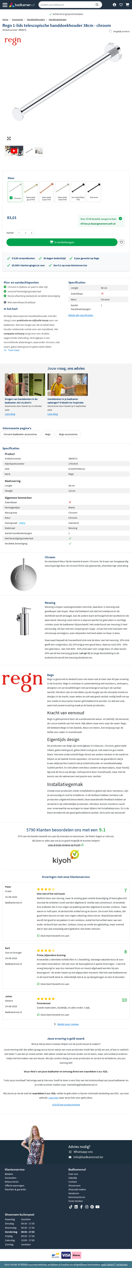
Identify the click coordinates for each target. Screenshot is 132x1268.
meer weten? (108, 1264)
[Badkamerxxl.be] (22, 4)
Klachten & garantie (15, 1189)
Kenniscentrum (76, 1197)
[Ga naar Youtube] (97, 1206)
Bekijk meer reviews (68, 1024)
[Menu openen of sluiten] (5, 4)
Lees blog (10, 414)
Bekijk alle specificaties (80, 315)
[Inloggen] (114, 5)
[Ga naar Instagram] (86, 1206)
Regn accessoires (68, 434)
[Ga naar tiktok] (70, 1206)
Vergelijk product (121, 31)
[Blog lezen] (25, 384)
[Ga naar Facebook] (81, 1206)
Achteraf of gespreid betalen (67, 14)
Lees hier (53, 1097)
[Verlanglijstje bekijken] (121, 5)
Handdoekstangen (57, 19)
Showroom (74, 1185)
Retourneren (12, 1181)
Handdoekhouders (36, 19)
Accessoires (17, 19)
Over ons (73, 1173)
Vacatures (73, 1193)
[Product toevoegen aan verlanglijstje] (122, 241)
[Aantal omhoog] (31, 233)
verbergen (122, 1264)
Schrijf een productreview (66, 1104)
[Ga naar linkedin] (76, 1206)
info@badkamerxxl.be (88, 1157)
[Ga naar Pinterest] (92, 1206)
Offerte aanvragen (14, 1185)
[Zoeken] (97, 4)
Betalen (9, 1173)
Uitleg (22, 522)
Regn (48, 434)
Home (5, 19)
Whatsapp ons (83, 1152)
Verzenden (10, 1177)
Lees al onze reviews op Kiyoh (64, 845)
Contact (72, 1181)
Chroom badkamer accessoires (20, 434)
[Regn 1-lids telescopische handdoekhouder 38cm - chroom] (66, 87)
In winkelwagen (64, 242)
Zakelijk (72, 1177)
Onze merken (75, 1201)
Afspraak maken (77, 1189)
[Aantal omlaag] (19, 233)
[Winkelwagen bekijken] (128, 5)
